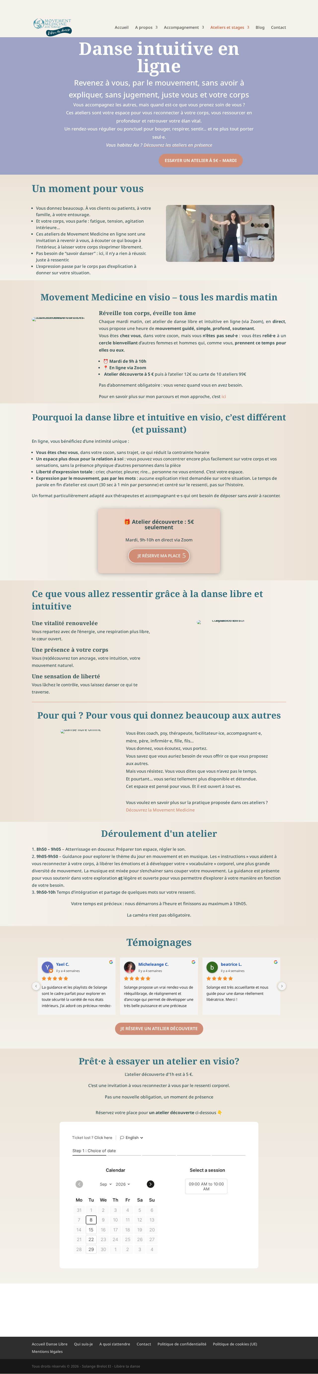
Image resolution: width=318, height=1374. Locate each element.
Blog (260, 28)
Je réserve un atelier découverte (159, 1028)
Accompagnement (181, 28)
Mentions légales (47, 1351)
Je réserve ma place (159, 556)
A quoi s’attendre (114, 1343)
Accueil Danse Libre (50, 1343)
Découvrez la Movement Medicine (160, 810)
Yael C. (62, 964)
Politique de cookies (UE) (235, 1343)
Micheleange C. (153, 964)
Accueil (122, 28)
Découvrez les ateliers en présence (178, 145)
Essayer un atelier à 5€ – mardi (201, 160)
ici (224, 396)
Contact (278, 28)
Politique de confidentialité (182, 1343)
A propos (144, 28)
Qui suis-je (83, 1343)
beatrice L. (231, 964)
